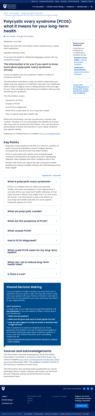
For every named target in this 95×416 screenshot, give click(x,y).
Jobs (4, 396)
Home (6, 13)
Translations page (12, 59)
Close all (56, 175)
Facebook (84, 388)
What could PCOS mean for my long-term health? (32, 251)
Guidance (70, 7)
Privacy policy (38, 414)
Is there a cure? (17, 274)
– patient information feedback (80, 61)
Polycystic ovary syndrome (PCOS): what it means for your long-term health (31, 15)
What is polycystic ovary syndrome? (29, 181)
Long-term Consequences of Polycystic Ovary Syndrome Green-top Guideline (81, 89)
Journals (64, 1)
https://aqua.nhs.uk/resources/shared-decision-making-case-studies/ (32, 340)
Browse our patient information (32, 13)
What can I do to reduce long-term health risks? (28, 263)
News (57, 1)
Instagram (88, 388)
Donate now (82, 406)
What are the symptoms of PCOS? (28, 221)
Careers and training (55, 7)
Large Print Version (26, 36)
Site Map (86, 414)
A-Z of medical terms (51, 133)
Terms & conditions (51, 414)
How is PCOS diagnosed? (22, 240)
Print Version (10, 36)
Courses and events (46, 1)
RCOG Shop (7, 400)
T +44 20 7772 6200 (58, 396)
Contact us (7, 403)
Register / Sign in (87, 1)
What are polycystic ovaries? (25, 211)
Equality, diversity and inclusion (70, 414)
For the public (38, 7)
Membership (82, 7)
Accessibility (28, 414)
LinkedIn (91, 388)
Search (92, 6)
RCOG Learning (73, 1)
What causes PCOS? (19, 231)
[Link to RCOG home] (10, 6)
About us (35, 1)
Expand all (46, 175)
